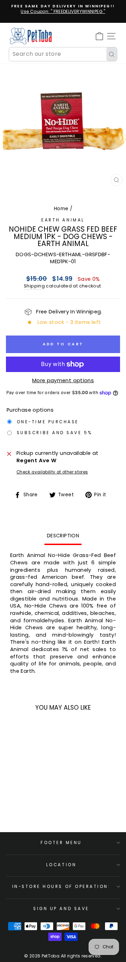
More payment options (63, 380)
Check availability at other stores (52, 472)
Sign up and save (61, 908)
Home (61, 208)
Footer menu (61, 842)
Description (63, 535)
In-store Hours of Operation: (61, 886)
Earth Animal (62, 220)
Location (61, 865)
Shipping (34, 286)
